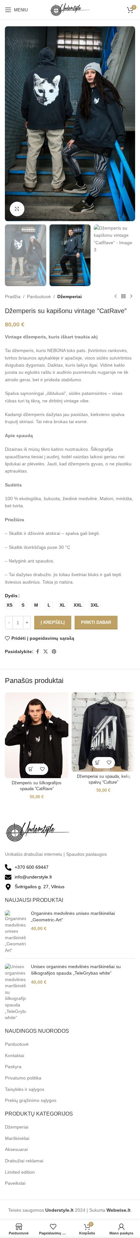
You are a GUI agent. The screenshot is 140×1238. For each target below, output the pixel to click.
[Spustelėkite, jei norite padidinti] (17, 209)
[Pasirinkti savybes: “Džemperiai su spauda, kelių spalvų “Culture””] (98, 762)
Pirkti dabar (96, 622)
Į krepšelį (53, 622)
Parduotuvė (39, 296)
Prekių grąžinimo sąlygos (30, 1100)
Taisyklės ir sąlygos (24, 1089)
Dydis (11, 595)
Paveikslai (15, 1183)
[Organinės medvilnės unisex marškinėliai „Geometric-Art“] (15, 932)
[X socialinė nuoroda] (45, 651)
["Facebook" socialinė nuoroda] (37, 651)
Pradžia (13, 296)
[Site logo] (70, 9)
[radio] (9, 605)
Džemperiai (69, 296)
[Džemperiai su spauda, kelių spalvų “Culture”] (103, 732)
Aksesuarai (16, 1149)
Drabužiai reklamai (24, 1160)
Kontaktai (14, 1055)
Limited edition (20, 1172)
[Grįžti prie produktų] (123, 296)
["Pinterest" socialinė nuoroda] (54, 651)
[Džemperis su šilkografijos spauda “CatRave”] (36, 735)
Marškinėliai (17, 1138)
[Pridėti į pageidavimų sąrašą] (42, 769)
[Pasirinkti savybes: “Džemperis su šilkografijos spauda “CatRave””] (31, 769)
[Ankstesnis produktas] (115, 296)
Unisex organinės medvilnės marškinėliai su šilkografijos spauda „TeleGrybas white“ (76, 970)
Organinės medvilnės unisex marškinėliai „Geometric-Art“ (73, 916)
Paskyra (13, 1066)
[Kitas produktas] (131, 296)
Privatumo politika (23, 1077)
